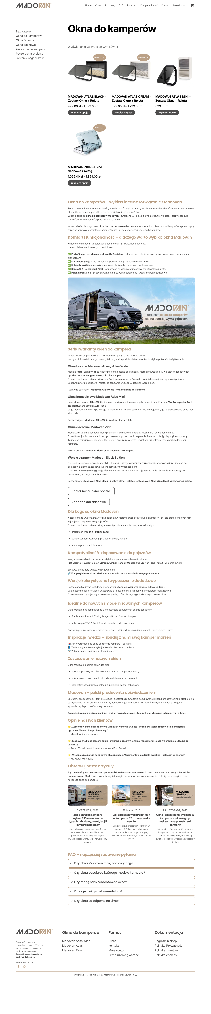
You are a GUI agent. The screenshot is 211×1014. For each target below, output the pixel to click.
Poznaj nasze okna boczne (91, 491)
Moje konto (179, 5)
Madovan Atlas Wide (76, 941)
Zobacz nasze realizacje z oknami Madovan (94, 651)
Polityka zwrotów (166, 950)
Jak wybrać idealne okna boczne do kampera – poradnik (101, 643)
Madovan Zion (72, 950)
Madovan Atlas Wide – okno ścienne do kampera (118, 389)
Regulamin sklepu (167, 941)
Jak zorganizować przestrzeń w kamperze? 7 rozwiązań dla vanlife (131, 818)
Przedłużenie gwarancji (124, 955)
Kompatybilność (149, 5)
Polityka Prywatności (169, 945)
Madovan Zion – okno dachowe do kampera (110, 450)
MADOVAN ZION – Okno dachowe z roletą (85, 169)
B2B (121, 5)
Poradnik (132, 5)
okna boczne (106, 226)
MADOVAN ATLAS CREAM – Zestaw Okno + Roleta (131, 98)
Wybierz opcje (79, 112)
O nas (98, 5)
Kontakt (165, 5)
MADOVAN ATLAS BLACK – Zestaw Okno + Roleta (87, 98)
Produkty (110, 5)
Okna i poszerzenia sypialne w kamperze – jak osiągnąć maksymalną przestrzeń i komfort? (175, 819)
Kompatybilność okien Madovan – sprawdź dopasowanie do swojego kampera (115, 573)
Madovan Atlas (72, 945)
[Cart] (192, 5)
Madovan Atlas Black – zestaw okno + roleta (109, 480)
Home (88, 5)
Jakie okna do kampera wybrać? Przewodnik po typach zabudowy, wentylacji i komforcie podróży (88, 819)
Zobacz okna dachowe (89, 502)
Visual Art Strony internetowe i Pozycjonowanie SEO (112, 975)
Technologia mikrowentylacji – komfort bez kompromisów (102, 647)
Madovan (22, 962)
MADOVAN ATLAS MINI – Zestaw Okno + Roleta (173, 98)
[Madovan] (33, 6)
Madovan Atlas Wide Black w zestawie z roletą (165, 480)
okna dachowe (127, 226)
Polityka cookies (166, 955)
